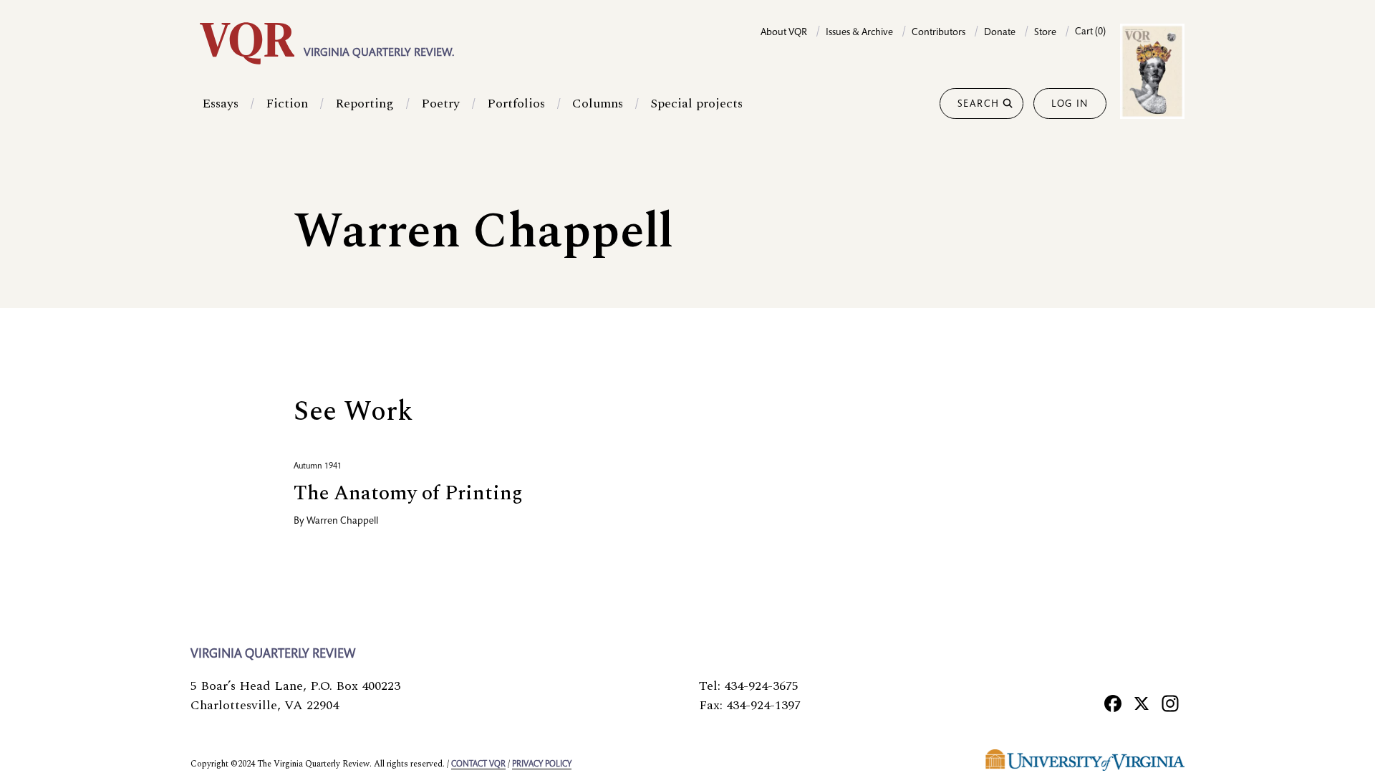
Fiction (287, 103)
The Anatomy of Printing (408, 493)
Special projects (696, 103)
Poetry (440, 103)
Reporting (364, 103)
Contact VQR (478, 764)
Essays (220, 103)
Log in (1070, 105)
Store (1045, 33)
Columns (597, 103)
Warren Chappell (342, 522)
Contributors (938, 33)
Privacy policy (541, 764)
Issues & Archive (859, 33)
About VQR (784, 33)
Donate (999, 33)
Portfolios (516, 103)
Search (978, 105)
